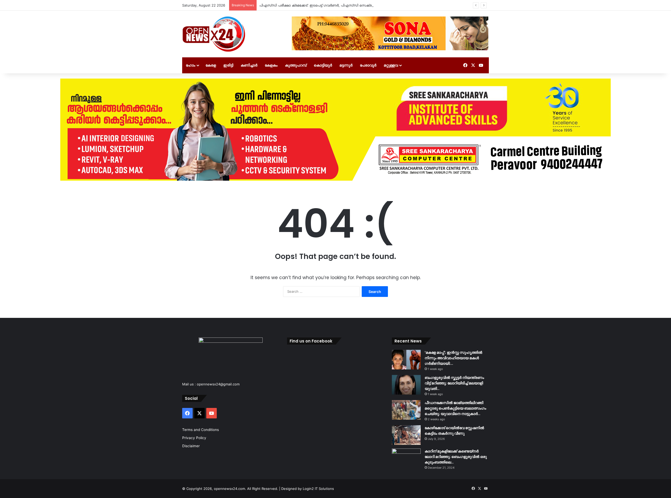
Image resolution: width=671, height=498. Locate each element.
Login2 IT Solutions (318, 488)
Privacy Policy (194, 438)
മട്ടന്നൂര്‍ (346, 65)
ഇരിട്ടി (228, 65)
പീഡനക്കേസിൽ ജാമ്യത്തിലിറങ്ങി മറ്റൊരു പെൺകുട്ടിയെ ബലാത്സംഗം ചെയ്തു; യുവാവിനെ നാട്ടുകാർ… (455, 408)
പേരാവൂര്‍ (368, 65)
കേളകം (271, 65)
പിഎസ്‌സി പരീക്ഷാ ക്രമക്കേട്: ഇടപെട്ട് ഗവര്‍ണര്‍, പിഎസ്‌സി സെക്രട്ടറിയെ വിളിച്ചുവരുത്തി (333, 5)
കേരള (210, 65)
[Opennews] (214, 34)
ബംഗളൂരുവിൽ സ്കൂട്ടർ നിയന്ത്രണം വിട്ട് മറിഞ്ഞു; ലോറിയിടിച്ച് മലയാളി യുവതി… (454, 383)
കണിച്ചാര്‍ (249, 65)
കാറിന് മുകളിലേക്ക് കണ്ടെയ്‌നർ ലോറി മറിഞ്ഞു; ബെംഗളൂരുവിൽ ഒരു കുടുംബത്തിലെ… (456, 457)
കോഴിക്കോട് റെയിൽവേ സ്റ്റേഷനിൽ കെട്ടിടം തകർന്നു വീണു (454, 430)
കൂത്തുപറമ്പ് (295, 65)
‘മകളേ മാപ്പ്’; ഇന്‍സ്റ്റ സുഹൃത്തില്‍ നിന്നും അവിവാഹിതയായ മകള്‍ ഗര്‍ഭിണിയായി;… (453, 358)
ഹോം (190, 65)
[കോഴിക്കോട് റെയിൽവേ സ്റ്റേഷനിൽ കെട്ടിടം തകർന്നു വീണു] (406, 435)
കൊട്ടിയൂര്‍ (323, 65)
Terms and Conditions (200, 430)
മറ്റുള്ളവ (391, 65)
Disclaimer (191, 446)
